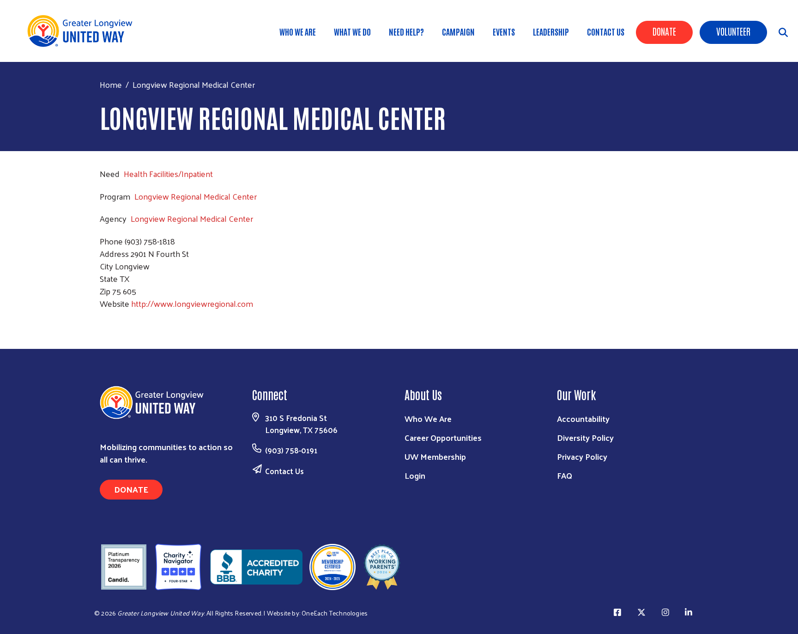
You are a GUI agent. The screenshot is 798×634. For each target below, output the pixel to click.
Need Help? (406, 31)
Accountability (583, 418)
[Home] (83, 31)
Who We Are (297, 31)
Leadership (551, 31)
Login (415, 475)
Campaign (458, 31)
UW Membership (435, 456)
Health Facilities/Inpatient (168, 173)
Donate (664, 31)
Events (504, 31)
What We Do (352, 31)
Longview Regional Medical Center (195, 196)
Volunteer (733, 31)
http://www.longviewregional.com (192, 303)
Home (111, 84)
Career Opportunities (443, 437)
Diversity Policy (585, 437)
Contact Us (605, 31)
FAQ (564, 475)
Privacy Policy (582, 456)
